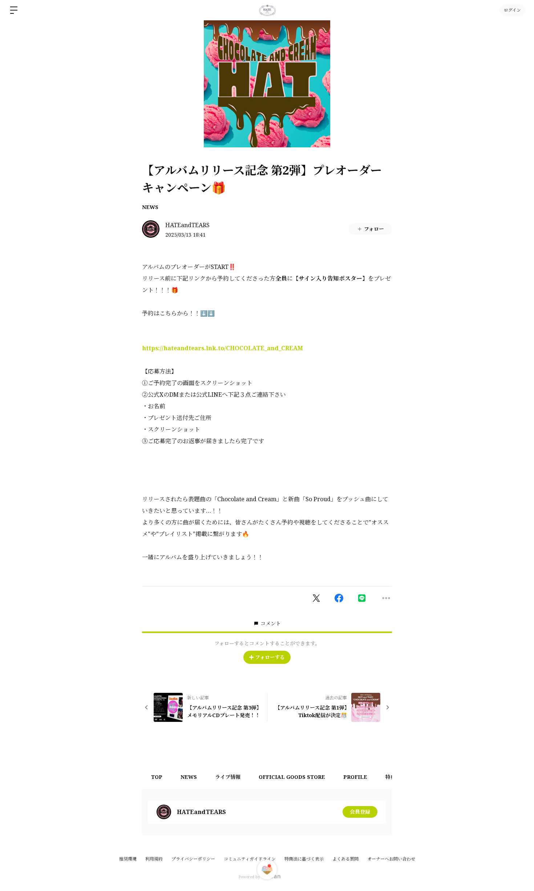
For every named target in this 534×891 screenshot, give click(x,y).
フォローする (270, 657)
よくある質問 (345, 859)
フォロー (374, 228)
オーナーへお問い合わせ (391, 859)
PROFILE (355, 776)
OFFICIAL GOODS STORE (292, 776)
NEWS (150, 207)
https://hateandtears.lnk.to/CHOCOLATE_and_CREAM (222, 348)
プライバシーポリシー (193, 859)
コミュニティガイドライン (250, 859)
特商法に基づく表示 (304, 859)
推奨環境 (128, 859)
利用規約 (154, 859)
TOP (156, 776)
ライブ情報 (227, 776)
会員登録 (360, 811)
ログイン (512, 10)
